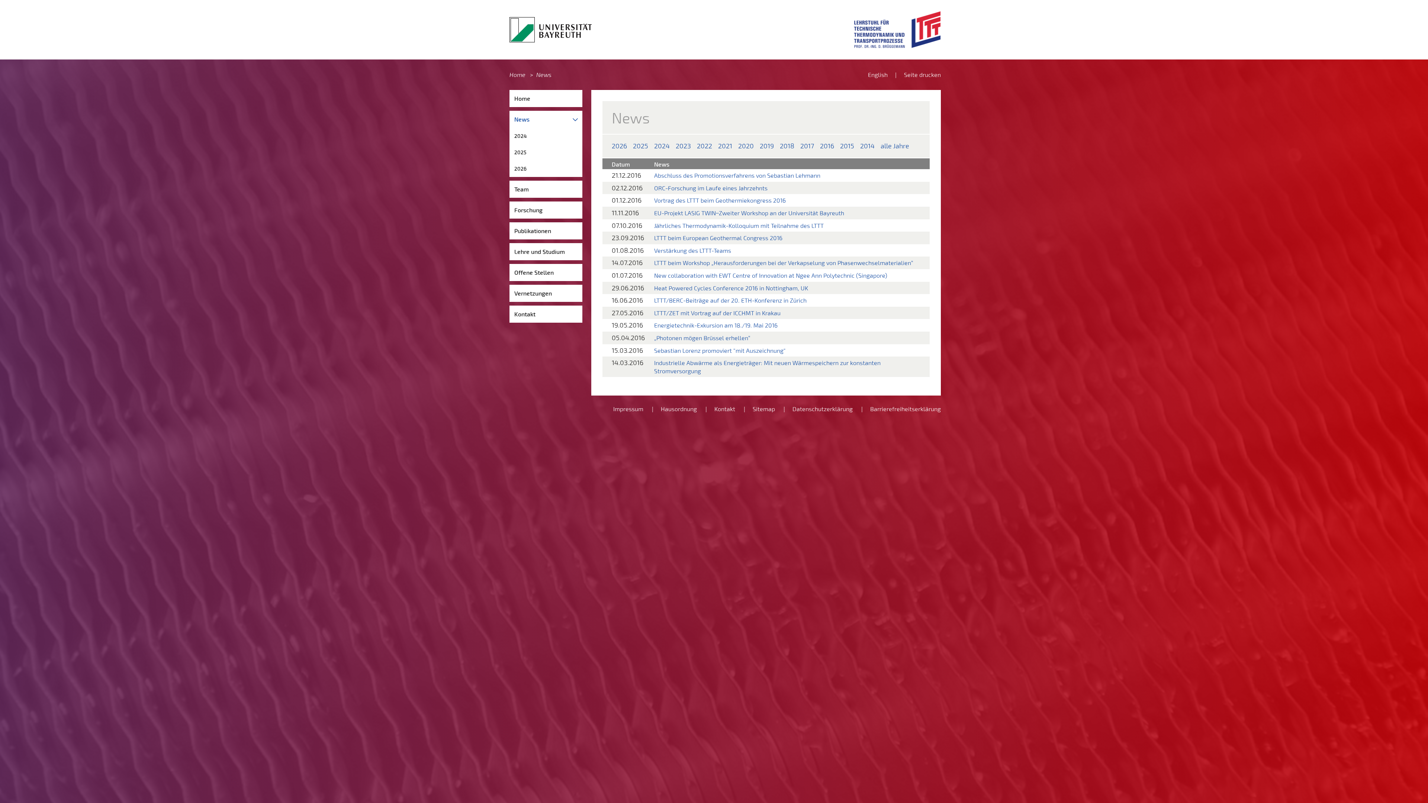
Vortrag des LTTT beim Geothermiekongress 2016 (720, 200)
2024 (520, 136)
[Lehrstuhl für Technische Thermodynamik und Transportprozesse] (897, 29)
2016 (827, 146)
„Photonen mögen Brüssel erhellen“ (702, 337)
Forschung (528, 209)
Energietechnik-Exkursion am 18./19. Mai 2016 (716, 325)
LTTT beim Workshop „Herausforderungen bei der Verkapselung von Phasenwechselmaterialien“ (783, 262)
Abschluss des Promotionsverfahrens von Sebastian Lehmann (737, 175)
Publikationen (532, 230)
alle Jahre (895, 146)
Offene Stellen (534, 272)
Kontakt (525, 313)
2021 (725, 146)
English (878, 74)
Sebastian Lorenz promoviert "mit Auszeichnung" (720, 350)
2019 (767, 146)
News (543, 74)
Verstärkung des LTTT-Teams (692, 250)
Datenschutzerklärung (822, 408)
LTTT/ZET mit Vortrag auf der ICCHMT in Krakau (717, 312)
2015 (847, 146)
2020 (746, 146)
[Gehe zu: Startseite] (550, 29)
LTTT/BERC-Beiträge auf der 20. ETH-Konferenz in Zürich (730, 300)
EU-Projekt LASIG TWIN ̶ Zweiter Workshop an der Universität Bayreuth (749, 212)
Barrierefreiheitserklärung (905, 408)
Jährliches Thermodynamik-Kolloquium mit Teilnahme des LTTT (739, 225)
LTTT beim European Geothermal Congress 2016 (718, 237)
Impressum (628, 408)
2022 (704, 146)
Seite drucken (922, 74)
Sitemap (764, 408)
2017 (807, 146)
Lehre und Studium (539, 251)
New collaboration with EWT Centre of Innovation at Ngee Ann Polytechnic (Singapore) (770, 275)
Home (517, 74)
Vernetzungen (533, 293)
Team (521, 189)
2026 (520, 168)
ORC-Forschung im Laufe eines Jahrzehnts (711, 187)
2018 (787, 146)
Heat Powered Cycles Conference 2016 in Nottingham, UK (731, 287)
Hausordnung (679, 408)
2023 (683, 146)
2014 (867, 146)
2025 (520, 152)
